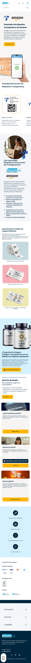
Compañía (8, 625)
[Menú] (28, 3)
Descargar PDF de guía (12, 369)
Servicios (7, 617)
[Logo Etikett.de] (15, 636)
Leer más (8, 44)
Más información (15, 499)
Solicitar (6, 397)
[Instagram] (15, 655)
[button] (15, 7)
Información (8, 609)
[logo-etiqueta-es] (6, 3)
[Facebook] (11, 655)
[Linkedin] (19, 655)
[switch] (3, 659)
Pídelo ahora (15, 431)
